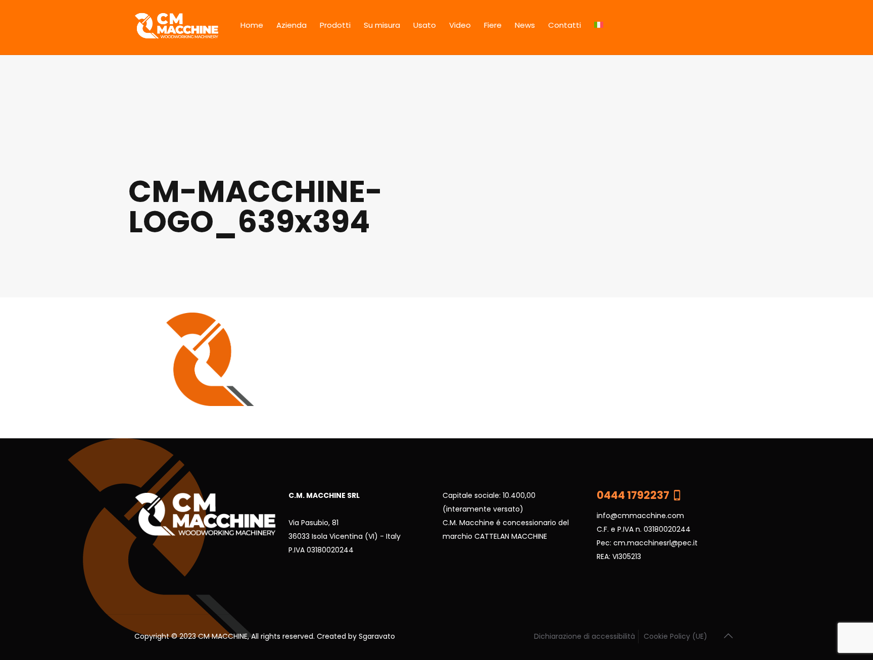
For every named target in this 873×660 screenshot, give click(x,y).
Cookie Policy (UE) (675, 636)
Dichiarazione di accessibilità (584, 636)
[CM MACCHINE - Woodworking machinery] (176, 27)
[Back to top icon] (728, 635)
